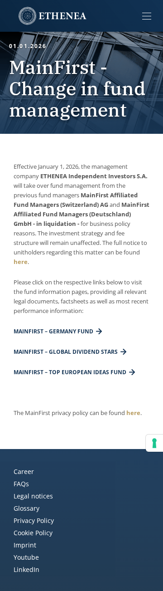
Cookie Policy (33, 532)
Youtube (26, 557)
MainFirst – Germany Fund (53, 331)
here (21, 262)
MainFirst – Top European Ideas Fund (70, 372)
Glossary (26, 508)
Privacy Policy (34, 520)
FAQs (21, 483)
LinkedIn (26, 569)
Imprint (25, 545)
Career (24, 471)
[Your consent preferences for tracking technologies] (154, 443)
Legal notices (33, 496)
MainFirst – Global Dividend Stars (66, 352)
